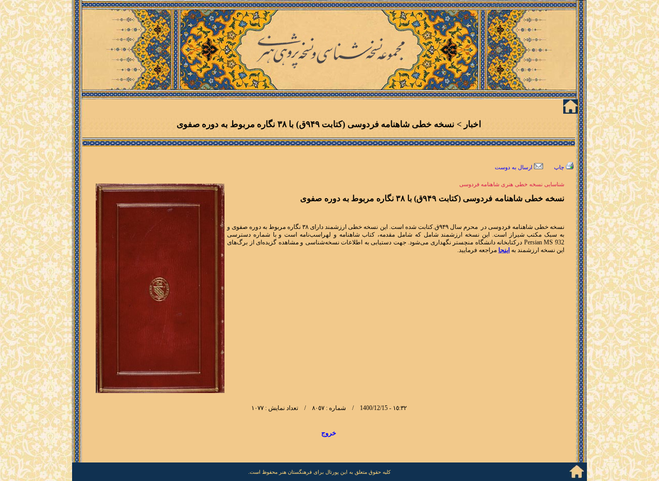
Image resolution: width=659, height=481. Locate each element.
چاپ (560, 167)
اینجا (504, 250)
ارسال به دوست (514, 167)
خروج (328, 433)
